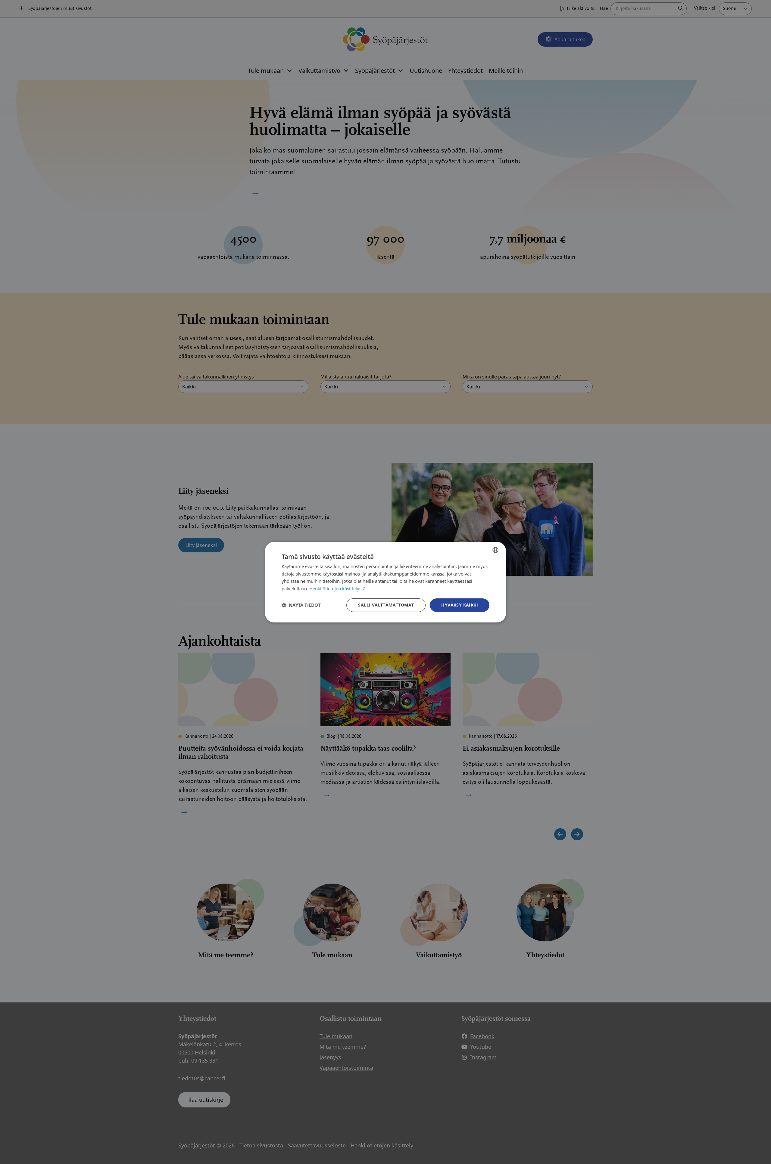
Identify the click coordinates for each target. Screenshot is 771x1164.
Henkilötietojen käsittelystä (337, 588)
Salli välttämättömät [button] (386, 605)
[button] (301, 605)
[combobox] (495, 550)
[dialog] (385, 582)
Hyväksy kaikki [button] (459, 605)
